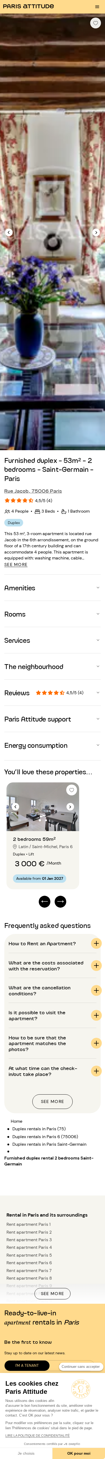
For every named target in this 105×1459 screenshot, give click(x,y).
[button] (52, 587)
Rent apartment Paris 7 (29, 1270)
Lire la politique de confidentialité (37, 1436)
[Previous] (8, 232)
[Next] (96, 232)
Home (16, 1121)
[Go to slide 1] (40, 820)
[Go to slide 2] (46, 820)
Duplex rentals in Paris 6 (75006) (45, 1136)
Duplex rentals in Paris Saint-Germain (49, 1144)
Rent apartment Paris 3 (29, 1240)
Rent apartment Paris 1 (28, 1224)
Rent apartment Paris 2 (29, 1232)
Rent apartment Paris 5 (29, 1255)
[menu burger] (97, 6)
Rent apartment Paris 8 (29, 1278)
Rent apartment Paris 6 (29, 1263)
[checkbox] (95, 23)
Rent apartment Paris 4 (29, 1247)
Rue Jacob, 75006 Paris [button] (33, 490)
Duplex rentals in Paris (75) (39, 1129)
